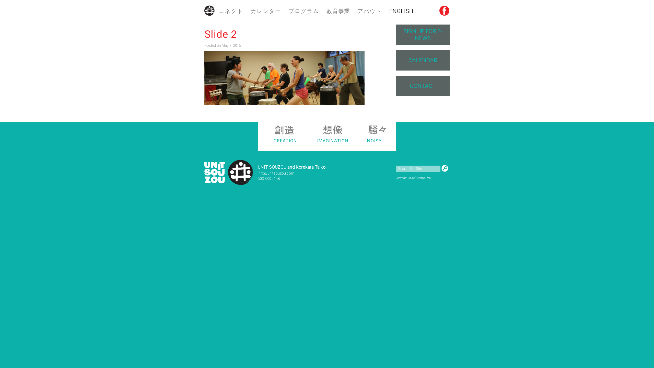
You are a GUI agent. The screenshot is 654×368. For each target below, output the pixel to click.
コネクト (231, 11)
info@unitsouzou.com (276, 173)
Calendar (422, 60)
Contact (423, 86)
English (401, 11)
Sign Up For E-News (422, 34)
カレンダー (266, 11)
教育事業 (338, 11)
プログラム (303, 11)
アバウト (369, 11)
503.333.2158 (269, 179)
